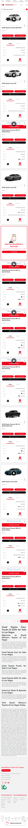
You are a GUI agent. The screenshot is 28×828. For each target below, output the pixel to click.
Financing (16, 795)
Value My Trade (15, 801)
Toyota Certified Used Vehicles (3, 805)
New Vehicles (4, 797)
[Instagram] (5, 782)
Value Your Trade (21, 35)
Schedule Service (9, 798)
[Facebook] (2, 782)
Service (9, 795)
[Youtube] (8, 782)
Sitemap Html (16, 818)
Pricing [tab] (17, 43)
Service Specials (9, 801)
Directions (22, 799)
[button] (24, 25)
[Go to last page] (17, 621)
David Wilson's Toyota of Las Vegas (2, 818)
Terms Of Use (9, 818)
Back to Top (24, 621)
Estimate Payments (8, 35)
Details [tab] (10, 43)
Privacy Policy (6, 818)
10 (12, 621)
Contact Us (7, 770)
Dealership (23, 795)
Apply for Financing (15, 798)
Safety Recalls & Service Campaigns (24, 818)
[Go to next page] (15, 621)
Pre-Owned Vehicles (3, 800)
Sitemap (12, 818)
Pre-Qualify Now (14, 251)
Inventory (4, 795)
